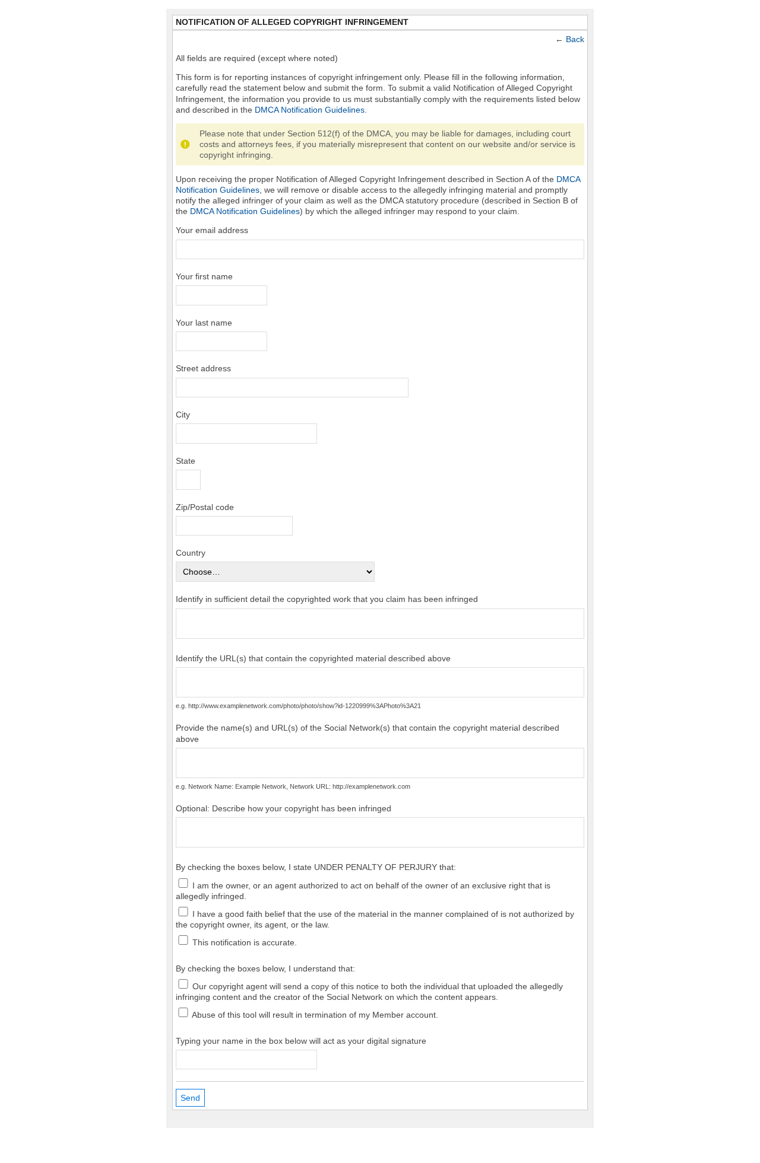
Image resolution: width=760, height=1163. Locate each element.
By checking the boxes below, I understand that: (265, 968)
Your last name (204, 322)
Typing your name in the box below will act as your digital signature (301, 1041)
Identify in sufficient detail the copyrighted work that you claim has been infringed (327, 599)
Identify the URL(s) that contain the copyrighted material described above (313, 658)
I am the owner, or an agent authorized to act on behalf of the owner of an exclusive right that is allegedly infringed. (363, 890)
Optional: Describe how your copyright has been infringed (283, 808)
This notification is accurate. (243, 942)
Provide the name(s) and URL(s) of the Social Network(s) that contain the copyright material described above (367, 733)
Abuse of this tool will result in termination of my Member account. (314, 1014)
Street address (203, 368)
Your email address (212, 230)
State (185, 461)
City (183, 414)
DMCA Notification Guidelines (310, 109)
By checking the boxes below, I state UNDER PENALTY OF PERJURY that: (316, 867)
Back (575, 39)
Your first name (204, 276)
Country (190, 552)
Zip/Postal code (205, 507)
